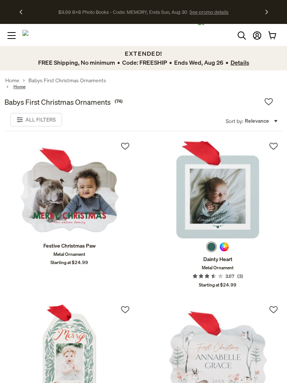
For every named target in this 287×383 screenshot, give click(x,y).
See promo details (208, 12)
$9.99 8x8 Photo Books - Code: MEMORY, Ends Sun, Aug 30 (122, 12)
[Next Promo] (266, 12)
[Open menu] (11, 35)
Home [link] (12, 80)
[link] (69, 190)
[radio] (211, 247)
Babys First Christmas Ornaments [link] (67, 80)
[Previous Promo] (23, 12)
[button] (257, 35)
